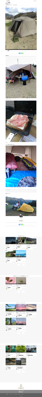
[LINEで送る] (22, 53)
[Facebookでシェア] (19, 53)
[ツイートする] (21, 53)
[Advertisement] (21, 230)
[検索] (34, 1)
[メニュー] (36, 1)
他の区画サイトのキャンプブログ (21, 344)
